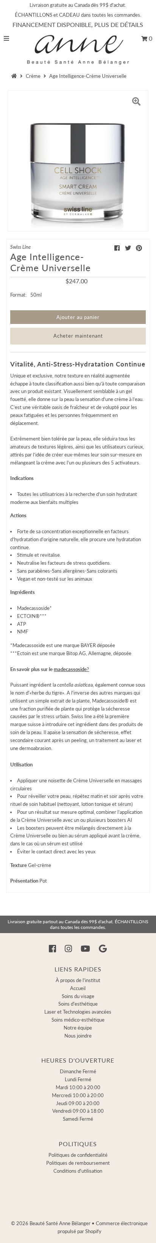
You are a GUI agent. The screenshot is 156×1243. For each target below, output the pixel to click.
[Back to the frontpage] (15, 76)
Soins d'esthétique (78, 1004)
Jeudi (78, 1103)
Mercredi (78, 1095)
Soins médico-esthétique (78, 1020)
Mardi (78, 1087)
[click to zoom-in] (136, 102)
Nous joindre (78, 1036)
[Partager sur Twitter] (128, 247)
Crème (33, 76)
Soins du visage (78, 996)
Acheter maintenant (78, 336)
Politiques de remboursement (78, 1163)
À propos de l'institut (78, 980)
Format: (18, 295)
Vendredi (78, 1111)
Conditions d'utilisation (77, 1171)
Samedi (78, 1119)
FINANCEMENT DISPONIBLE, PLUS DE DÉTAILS (77, 24)
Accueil (78, 988)
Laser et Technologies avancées (77, 1012)
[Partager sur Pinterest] (139, 247)
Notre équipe (78, 1028)
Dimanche (78, 1071)
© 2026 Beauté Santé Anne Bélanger (50, 1223)
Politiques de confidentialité (78, 1155)
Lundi (78, 1079)
